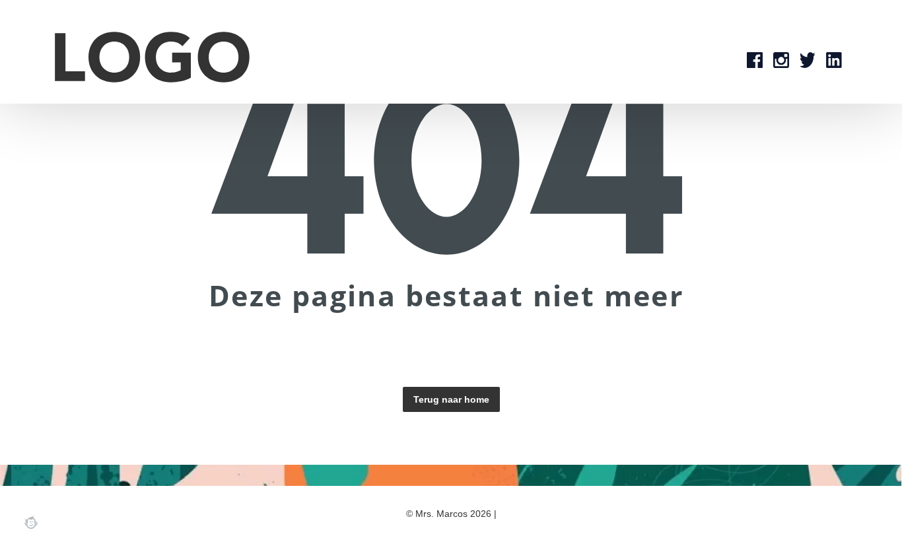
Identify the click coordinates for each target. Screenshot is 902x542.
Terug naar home (451, 399)
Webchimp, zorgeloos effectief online (31, 522)
